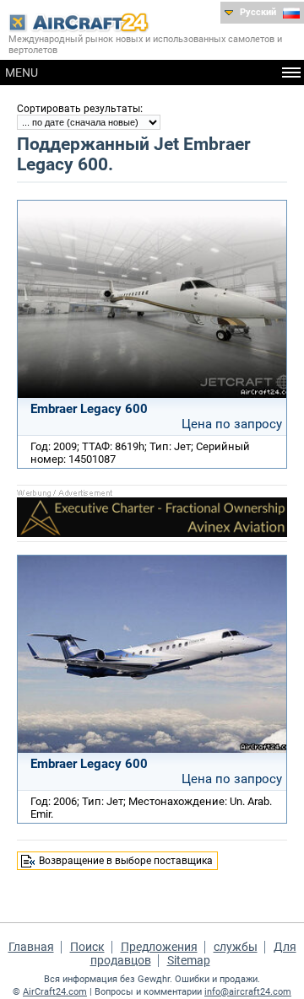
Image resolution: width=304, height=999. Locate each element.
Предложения (159, 946)
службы (236, 946)
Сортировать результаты (78, 109)
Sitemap (188, 960)
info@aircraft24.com (247, 991)
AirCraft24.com (55, 991)
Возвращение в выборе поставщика (126, 861)
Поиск (87, 946)
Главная (31, 946)
